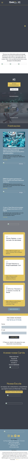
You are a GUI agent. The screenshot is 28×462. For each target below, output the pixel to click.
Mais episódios (14, 309)
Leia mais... (5, 159)
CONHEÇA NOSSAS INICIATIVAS (14, 391)
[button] (2, 2)
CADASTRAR (14, 337)
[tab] (25, 26)
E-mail (3, 330)
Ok (16, 459)
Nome (3, 324)
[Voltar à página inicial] (15, 2)
